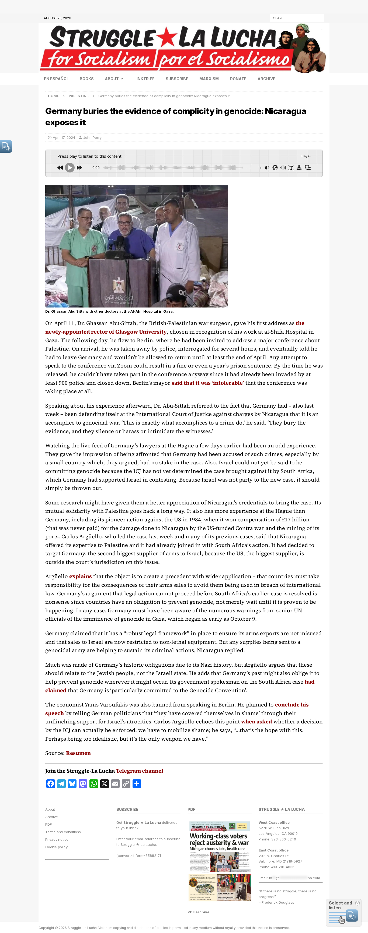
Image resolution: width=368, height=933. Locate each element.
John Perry (92, 137)
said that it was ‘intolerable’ (208, 383)
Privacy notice (56, 839)
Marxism (209, 78)
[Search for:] (297, 17)
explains (80, 576)
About (112, 78)
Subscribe (177, 78)
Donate (238, 78)
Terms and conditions (63, 832)
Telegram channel (139, 771)
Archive (266, 78)
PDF (48, 824)
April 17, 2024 (64, 137)
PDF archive (198, 912)
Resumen (78, 753)
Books (87, 78)
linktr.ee (144, 78)
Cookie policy (56, 847)
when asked (256, 721)
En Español (56, 78)
